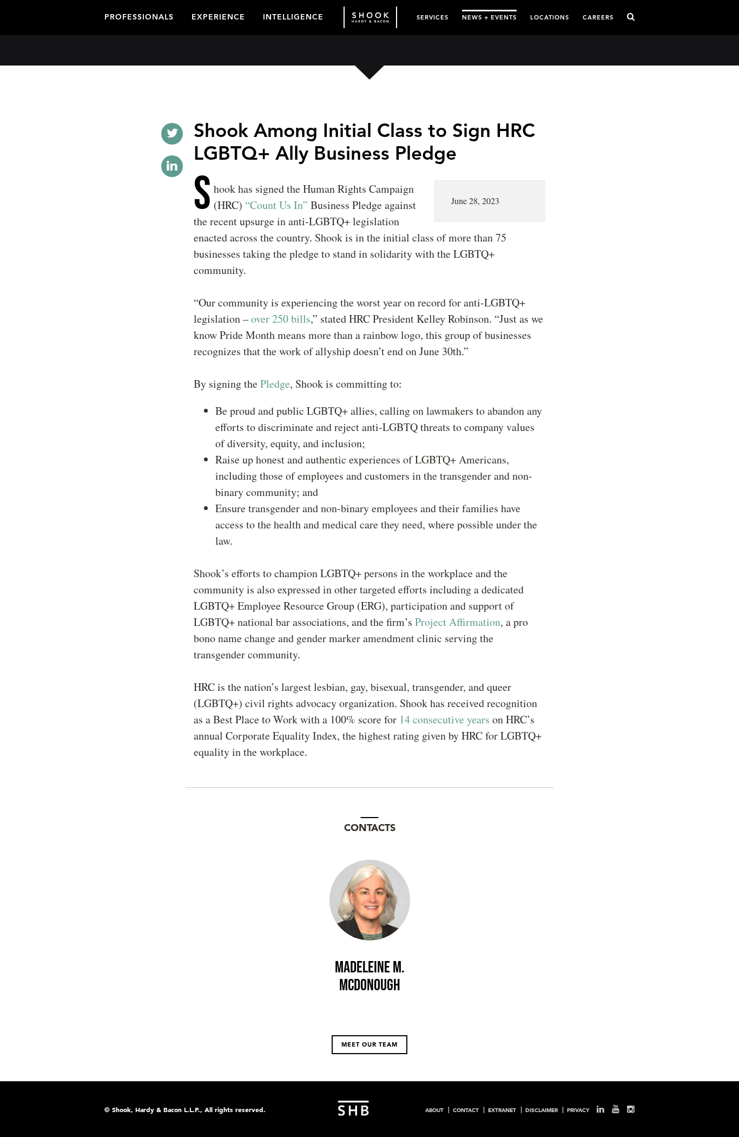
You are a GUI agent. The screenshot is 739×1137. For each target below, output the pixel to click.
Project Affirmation (457, 622)
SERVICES (432, 17)
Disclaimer (541, 1110)
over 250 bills (281, 318)
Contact (466, 1110)
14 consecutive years (444, 719)
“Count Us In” (278, 205)
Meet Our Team (369, 1044)
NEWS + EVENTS (489, 17)
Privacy (578, 1110)
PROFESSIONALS (139, 16)
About (434, 1110)
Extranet (502, 1110)
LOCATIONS (549, 17)
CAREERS (598, 17)
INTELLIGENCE (293, 16)
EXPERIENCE (218, 16)
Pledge (275, 383)
